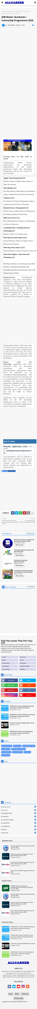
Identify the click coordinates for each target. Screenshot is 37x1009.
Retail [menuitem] (3, 660)
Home (3, 11)
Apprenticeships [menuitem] (24, 666)
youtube (28, 695)
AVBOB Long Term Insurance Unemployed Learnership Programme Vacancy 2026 (22, 887)
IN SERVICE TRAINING (19, 749)
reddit (29, 685)
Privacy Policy (18, 998)
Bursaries (18, 746)
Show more (30, 533)
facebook (11, 680)
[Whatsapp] (20, 512)
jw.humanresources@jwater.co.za (17, 451)
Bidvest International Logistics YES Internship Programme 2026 (24, 540)
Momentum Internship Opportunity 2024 (20, 561)
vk (29, 690)
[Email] (28, 512)
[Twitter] (16, 512)
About (17, 994)
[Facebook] (13, 512)
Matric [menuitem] (22, 660)
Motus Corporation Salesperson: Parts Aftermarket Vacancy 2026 (22, 854)
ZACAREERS (18, 1005)
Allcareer (14, 1001)
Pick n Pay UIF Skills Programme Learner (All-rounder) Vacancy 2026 (22, 863)
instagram (11, 695)
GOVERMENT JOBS (29, 746)
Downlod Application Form (15, 446)
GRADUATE (7, 749)
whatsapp (11, 685)
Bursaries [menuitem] (22, 657)
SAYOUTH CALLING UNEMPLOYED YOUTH (22, 723)
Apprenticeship (7, 746)
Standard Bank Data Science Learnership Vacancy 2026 (23, 846)
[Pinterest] (24, 512)
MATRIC (28, 752)
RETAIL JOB (6, 755)
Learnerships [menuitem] (6, 669)
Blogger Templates (17, 1003)
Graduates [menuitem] (23, 663)
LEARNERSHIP (18, 752)
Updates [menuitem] (22, 669)
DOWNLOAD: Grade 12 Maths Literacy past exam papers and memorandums (22, 715)
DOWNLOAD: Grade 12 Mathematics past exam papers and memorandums (22, 707)
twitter (29, 680)
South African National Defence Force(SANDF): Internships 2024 (23, 571)
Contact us (24, 994)
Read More (20, 545)
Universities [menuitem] (5, 666)
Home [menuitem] (4, 657)
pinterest (11, 690)
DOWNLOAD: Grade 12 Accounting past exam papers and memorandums (21, 732)
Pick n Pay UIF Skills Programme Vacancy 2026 (23, 871)
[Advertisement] (18, 46)
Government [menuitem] (5, 663)
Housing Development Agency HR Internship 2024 (23, 550)
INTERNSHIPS (10, 11)
